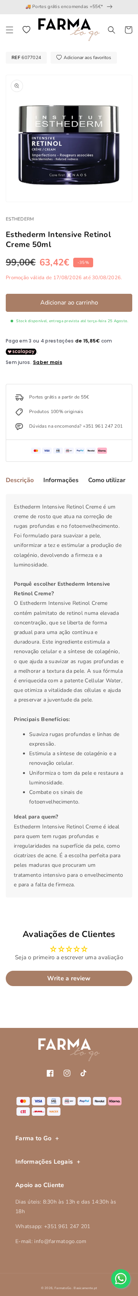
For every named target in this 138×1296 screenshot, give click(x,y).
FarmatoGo (63, 1288)
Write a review (68, 978)
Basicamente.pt (85, 1288)
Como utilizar (106, 480)
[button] (9, 29)
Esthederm (20, 219)
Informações (61, 480)
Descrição (20, 480)
